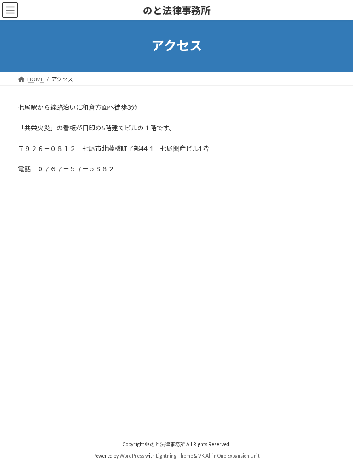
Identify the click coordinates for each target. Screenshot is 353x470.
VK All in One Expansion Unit (229, 456)
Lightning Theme (174, 456)
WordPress (132, 456)
